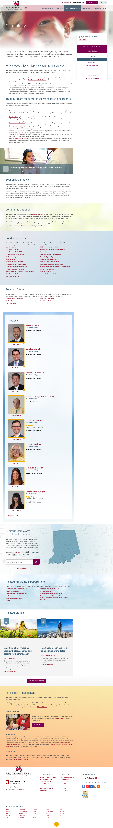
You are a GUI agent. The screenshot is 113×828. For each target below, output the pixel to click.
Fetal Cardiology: (14, 117)
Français (21, 817)
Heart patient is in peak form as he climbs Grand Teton (54, 649)
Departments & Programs (72, 8)
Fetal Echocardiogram (47, 298)
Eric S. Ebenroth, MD (34, 420)
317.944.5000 (65, 2)
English (7, 809)
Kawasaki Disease (46, 252)
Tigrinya (62, 813)
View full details (42, 707)
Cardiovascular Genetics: (17, 123)
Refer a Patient (65, 779)
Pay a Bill (63, 783)
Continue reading (9, 671)
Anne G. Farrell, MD (33, 444)
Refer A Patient (92, 51)
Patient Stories (50, 655)
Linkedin (91, 786)
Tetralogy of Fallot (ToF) (47, 269)
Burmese (8, 815)
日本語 (34, 817)
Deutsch (35, 809)
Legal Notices (43, 790)
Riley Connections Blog (46, 788)
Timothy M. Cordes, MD (35, 373)
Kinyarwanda (49, 811)
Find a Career (64, 790)
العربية (7, 813)
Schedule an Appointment (68, 777)
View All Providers (13, 515)
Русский (48, 817)
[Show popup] (45, 427)
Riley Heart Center (46, 600)
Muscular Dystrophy (46, 257)
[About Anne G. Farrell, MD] (24, 461)
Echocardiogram (11, 303)
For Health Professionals (92, 78)
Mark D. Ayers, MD (33, 349)
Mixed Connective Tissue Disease (50, 254)
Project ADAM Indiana (38, 214)
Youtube (87, 786)
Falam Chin (22, 815)
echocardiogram (51, 192)
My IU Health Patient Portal (77, 2)
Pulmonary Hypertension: (17, 131)
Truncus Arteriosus (46, 271)
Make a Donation (65, 786)
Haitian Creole (36, 811)
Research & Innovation (46, 779)
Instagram (94, 786)
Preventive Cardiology (47, 591)
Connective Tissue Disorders (15, 269)
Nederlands (22, 809)
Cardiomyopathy (11, 257)
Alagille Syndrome (11, 247)
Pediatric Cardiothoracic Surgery (50, 588)
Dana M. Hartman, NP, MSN (36, 492)
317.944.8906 (83, 40)
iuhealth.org (20, 789)
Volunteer (63, 788)
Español (8, 811)
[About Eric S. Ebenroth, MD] (24, 437)
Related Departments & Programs (92, 72)
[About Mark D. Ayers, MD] (24, 366)
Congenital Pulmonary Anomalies (16, 266)
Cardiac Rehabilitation (13, 591)
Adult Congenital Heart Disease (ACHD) (18, 588)
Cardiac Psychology (12, 301)
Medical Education (45, 783)
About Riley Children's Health (48, 777)
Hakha (34, 813)
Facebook (83, 786)
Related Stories (92, 75)
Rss (98, 786)
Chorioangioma (10, 259)
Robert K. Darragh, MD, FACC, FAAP (40, 396)
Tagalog (62, 811)
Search (102, 2)
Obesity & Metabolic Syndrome (50, 261)
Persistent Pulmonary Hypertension (51, 264)
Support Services (87, 8)
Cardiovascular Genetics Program (16, 593)
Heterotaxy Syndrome (12, 276)
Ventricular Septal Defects (48, 274)
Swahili (61, 809)
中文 (7, 817)
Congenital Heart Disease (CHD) (16, 264)
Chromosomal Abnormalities (15, 261)
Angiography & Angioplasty (14, 298)
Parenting (12, 658)
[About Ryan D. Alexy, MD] (24, 342)
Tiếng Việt (62, 815)
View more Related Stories (36, 681)
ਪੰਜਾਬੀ (47, 815)
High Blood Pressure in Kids (49, 247)
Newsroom (42, 786)
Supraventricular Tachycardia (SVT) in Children (55, 266)
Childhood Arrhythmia (13, 249)
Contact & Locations (100, 8)
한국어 (48, 813)
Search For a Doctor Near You (93, 47)
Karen (47, 809)
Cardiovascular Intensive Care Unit (16, 596)
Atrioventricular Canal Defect (15, 254)
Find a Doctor (59, 8)
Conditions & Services (92, 65)
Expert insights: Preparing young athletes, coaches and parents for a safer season (18, 650)
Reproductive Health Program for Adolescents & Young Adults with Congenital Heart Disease (55, 596)
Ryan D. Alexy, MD (33, 325)
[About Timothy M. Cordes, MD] (24, 390)
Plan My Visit (64, 781)
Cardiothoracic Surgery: (16, 134)
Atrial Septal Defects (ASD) (14, 252)
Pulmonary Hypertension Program (51, 593)
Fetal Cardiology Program (14, 598)
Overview (92, 59)
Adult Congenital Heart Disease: (19, 138)
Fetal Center (9, 601)
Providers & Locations (92, 69)
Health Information (47, 8)
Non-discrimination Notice (14, 807)
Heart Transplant (45, 301)
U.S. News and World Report (37, 80)
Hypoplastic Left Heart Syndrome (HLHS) (53, 249)
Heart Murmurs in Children (14, 274)
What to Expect (92, 62)
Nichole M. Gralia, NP (34, 468)
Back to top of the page (56, 824)
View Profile (15, 344)
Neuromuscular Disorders (48, 259)
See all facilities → (22, 568)
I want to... (90, 2)
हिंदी (33, 815)
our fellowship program (20, 759)
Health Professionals (45, 781)
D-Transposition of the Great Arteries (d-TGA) (20, 271)
